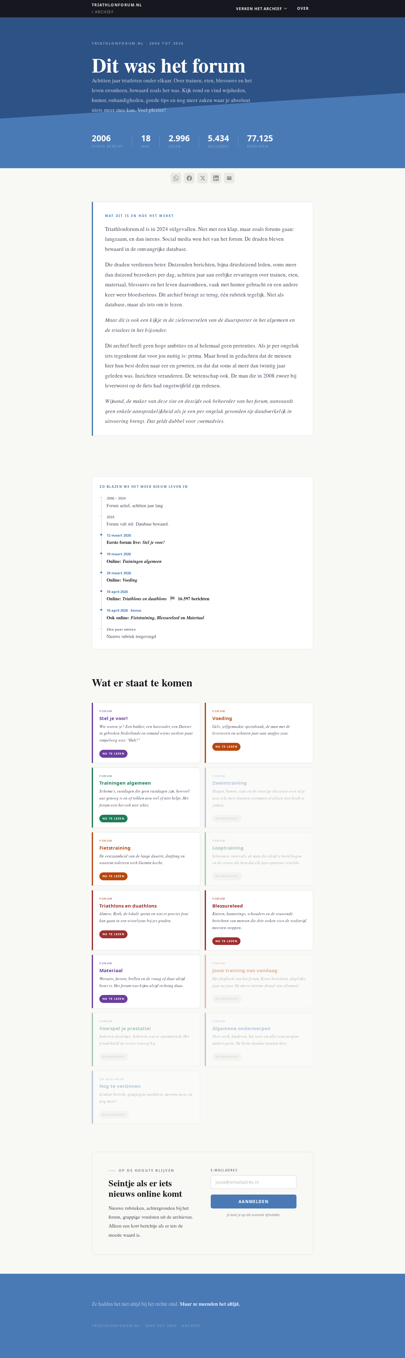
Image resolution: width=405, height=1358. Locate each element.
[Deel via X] (202, 178)
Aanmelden (254, 1201)
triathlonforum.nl (117, 8)
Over (303, 8)
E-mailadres (224, 1170)
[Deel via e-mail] (229, 178)
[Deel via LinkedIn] (215, 178)
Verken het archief (259, 8)
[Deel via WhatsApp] (176, 178)
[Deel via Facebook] (189, 178)
